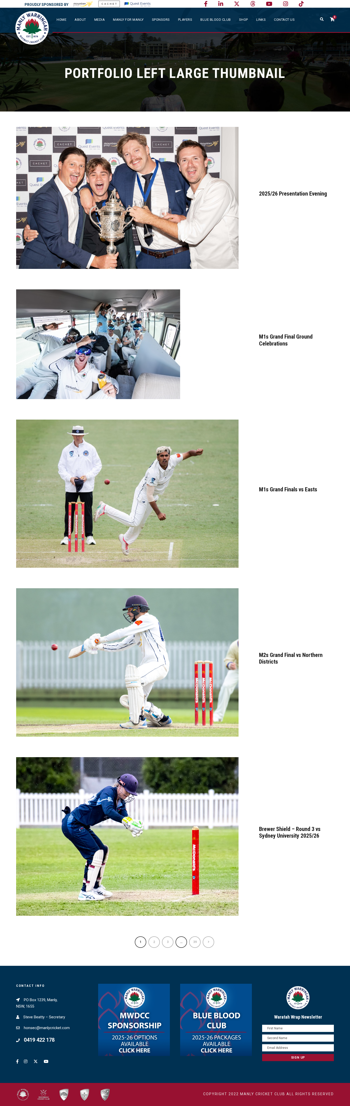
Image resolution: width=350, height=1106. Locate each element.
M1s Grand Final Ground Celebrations (286, 340)
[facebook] (206, 4)
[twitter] (237, 4)
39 (195, 942)
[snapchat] (301, 4)
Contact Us (284, 20)
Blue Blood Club (215, 20)
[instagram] (285, 4)
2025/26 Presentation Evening (293, 193)
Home (61, 20)
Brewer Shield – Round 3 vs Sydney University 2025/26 (290, 832)
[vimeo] (252, 4)
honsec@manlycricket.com (47, 1028)
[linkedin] (220, 4)
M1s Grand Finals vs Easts (288, 489)
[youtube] (269, 4)
